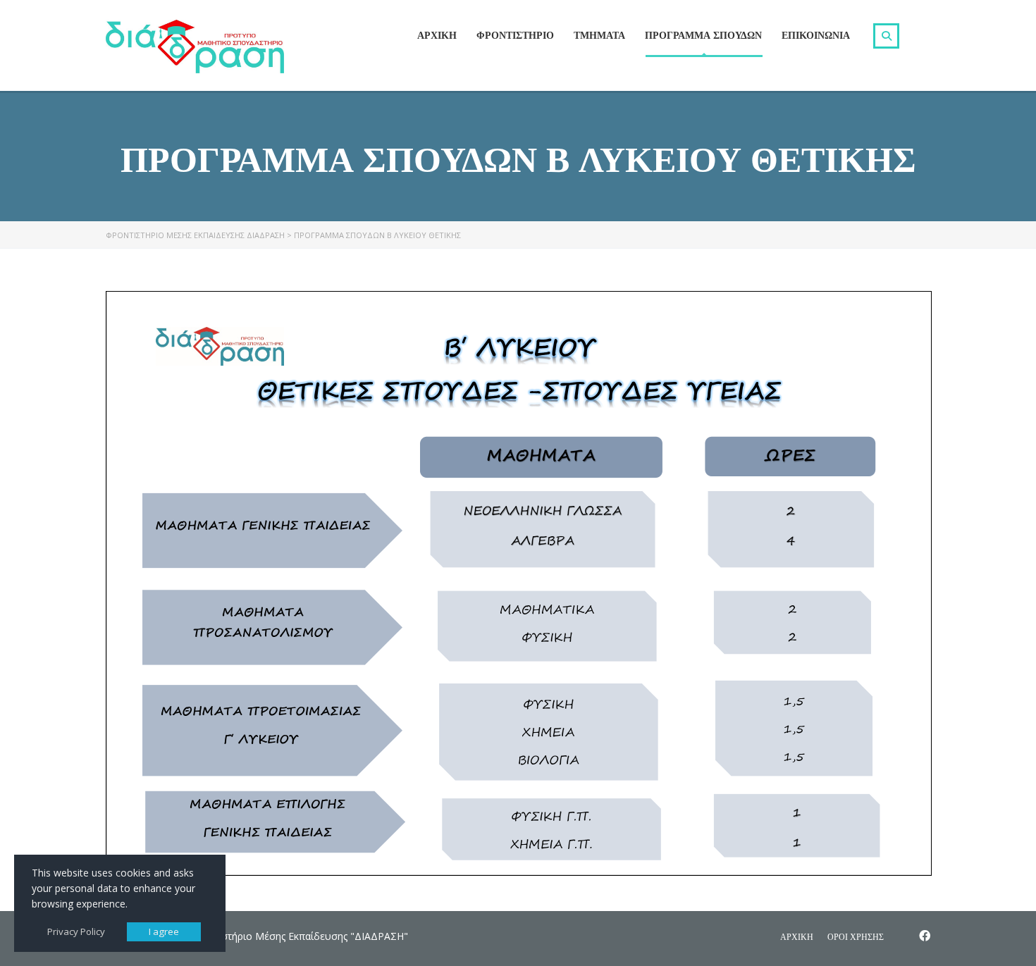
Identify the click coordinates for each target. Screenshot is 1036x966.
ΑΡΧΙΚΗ (437, 35)
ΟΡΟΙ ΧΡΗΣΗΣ (855, 936)
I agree (164, 931)
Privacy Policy (76, 931)
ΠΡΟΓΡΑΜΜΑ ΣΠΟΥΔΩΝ (703, 35)
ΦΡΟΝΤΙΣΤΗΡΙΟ (515, 35)
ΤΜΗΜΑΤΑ (599, 35)
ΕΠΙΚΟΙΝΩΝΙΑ (816, 35)
